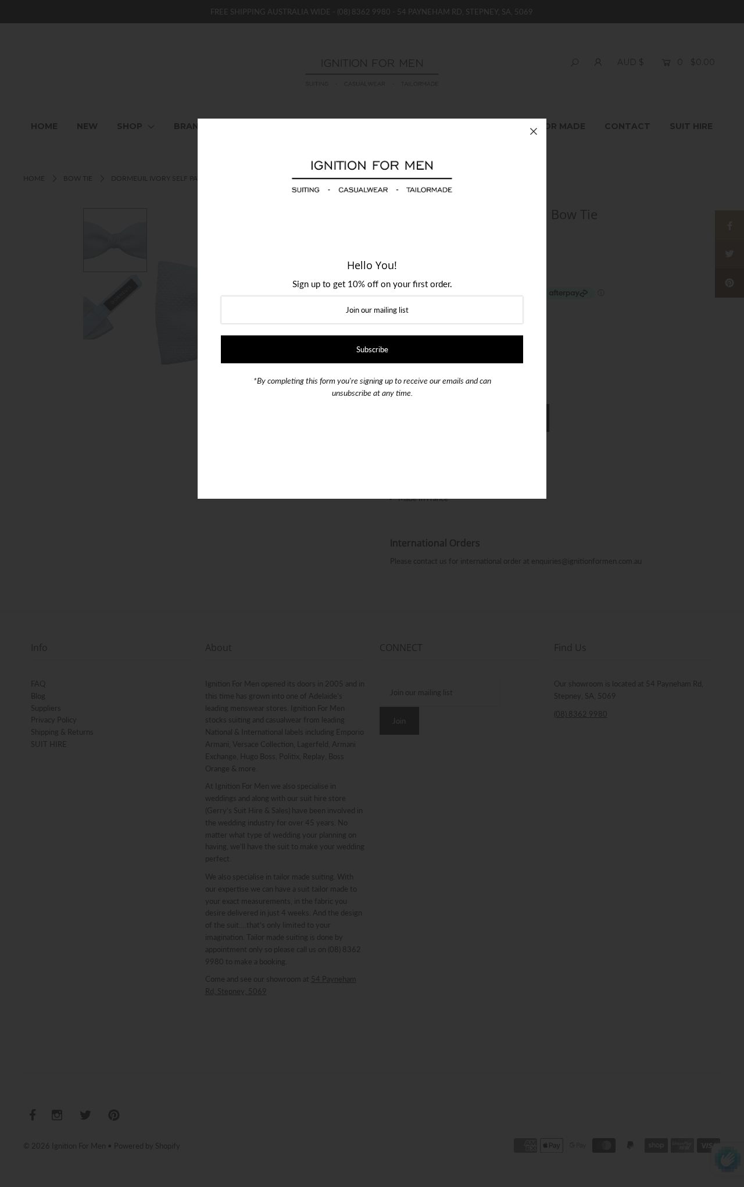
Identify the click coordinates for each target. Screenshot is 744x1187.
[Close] (533, 131)
